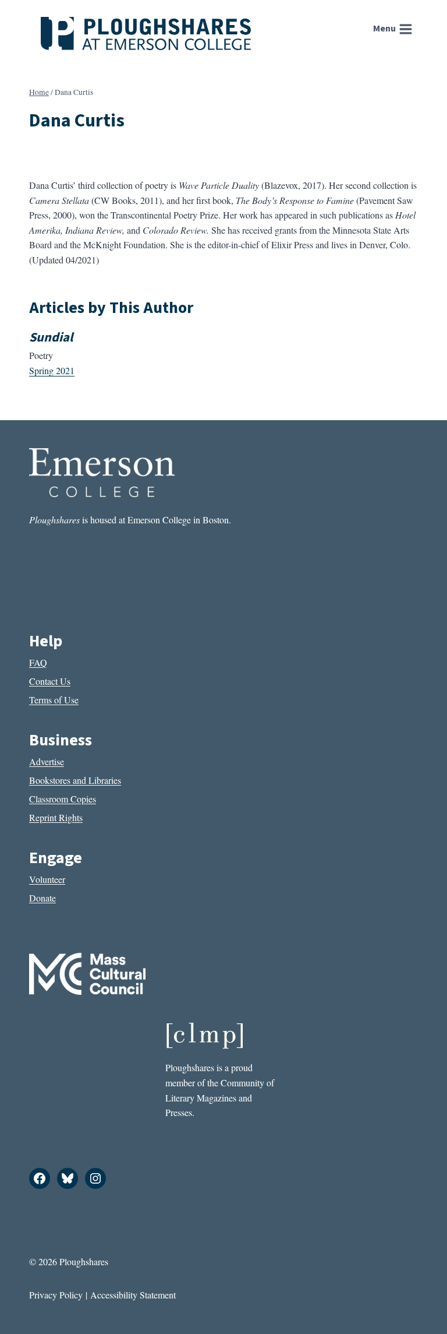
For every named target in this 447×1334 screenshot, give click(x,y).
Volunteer (47, 879)
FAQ (38, 662)
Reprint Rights (56, 817)
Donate (42, 898)
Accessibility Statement (133, 1295)
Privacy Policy (56, 1295)
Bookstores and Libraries (75, 780)
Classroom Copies (62, 799)
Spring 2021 (51, 370)
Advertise (46, 761)
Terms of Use (54, 700)
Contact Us (49, 681)
